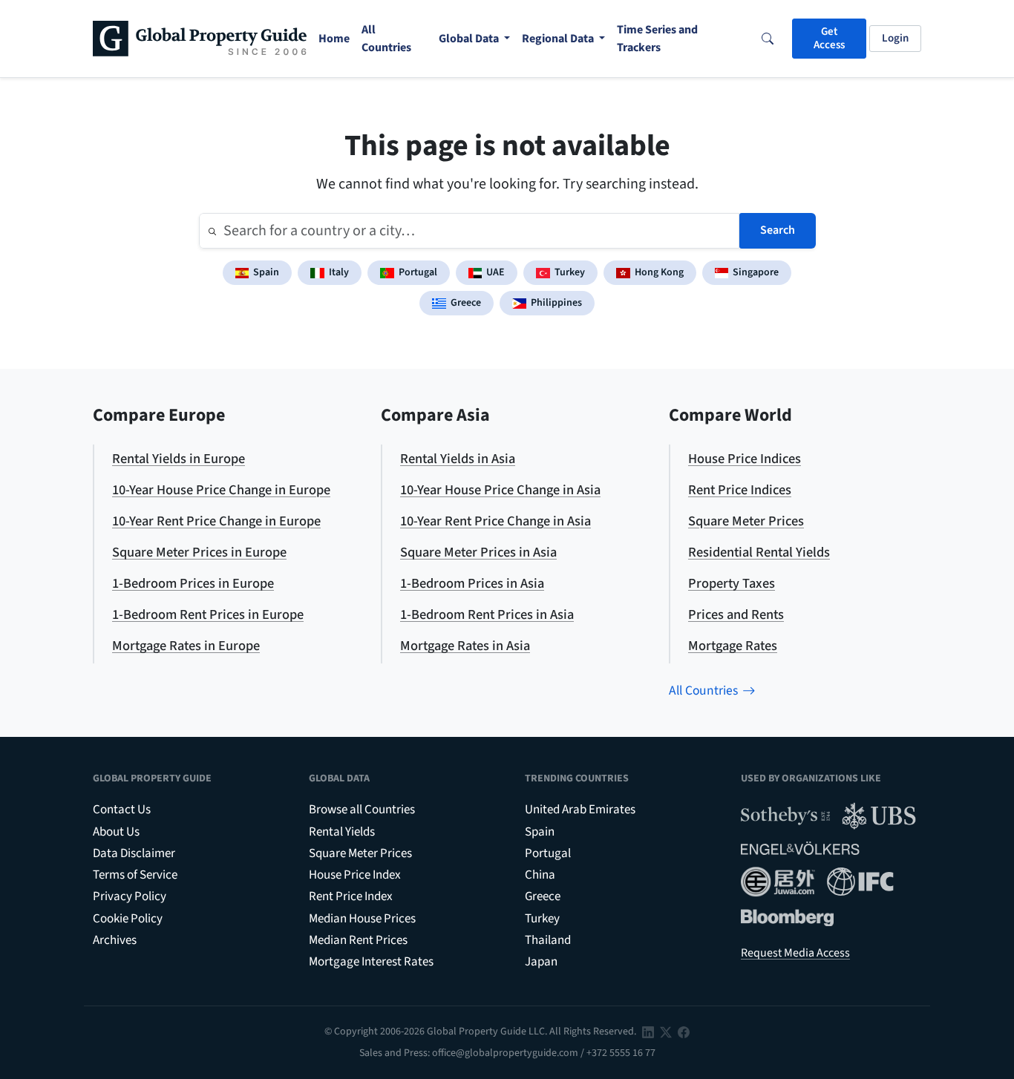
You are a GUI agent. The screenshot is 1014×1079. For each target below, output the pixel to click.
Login (895, 38)
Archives (115, 940)
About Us (116, 832)
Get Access (829, 38)
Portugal (418, 272)
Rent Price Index (351, 896)
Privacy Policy (129, 896)
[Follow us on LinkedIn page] (648, 1031)
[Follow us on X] (666, 1031)
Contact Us (122, 810)
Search (777, 230)
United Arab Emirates (580, 810)
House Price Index (355, 875)
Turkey (570, 272)
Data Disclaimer (134, 853)
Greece (466, 302)
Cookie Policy (128, 919)
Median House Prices (362, 919)
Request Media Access (795, 953)
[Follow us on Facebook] (684, 1031)
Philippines (556, 302)
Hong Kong (659, 272)
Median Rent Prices (358, 940)
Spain (266, 272)
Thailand (548, 940)
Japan (541, 962)
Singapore (756, 272)
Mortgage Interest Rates (371, 962)
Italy (339, 272)
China (540, 875)
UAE (495, 272)
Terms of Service (135, 875)
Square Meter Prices (360, 853)
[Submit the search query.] (212, 231)
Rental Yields (342, 832)
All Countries (703, 690)
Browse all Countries (362, 810)
